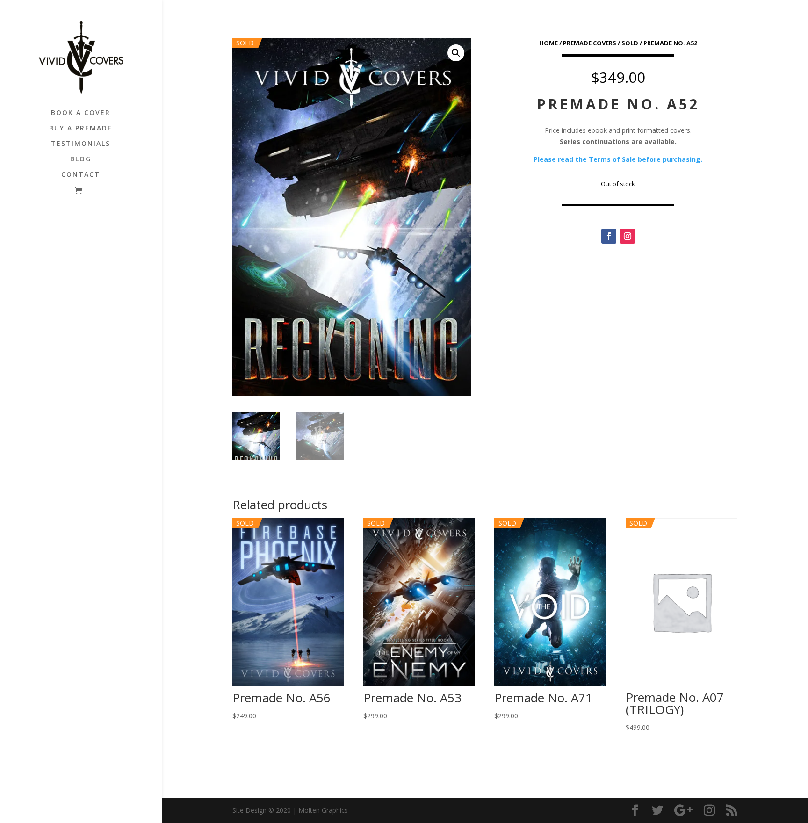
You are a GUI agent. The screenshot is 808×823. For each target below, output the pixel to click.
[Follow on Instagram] (627, 236)
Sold (629, 43)
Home (548, 43)
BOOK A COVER (80, 113)
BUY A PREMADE (80, 128)
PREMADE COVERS (589, 43)
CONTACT (80, 175)
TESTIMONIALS (80, 144)
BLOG (80, 159)
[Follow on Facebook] (608, 236)
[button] (455, 52)
